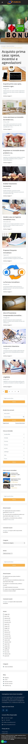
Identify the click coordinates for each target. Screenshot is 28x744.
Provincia (6, 441)
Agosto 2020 (6, 644)
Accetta (4, 741)
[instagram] (6, 710)
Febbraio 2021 (7, 632)
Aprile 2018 (6, 655)
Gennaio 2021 (7, 634)
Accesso (14, 420)
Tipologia (6, 437)
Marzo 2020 (6, 652)
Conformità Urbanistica (11, 346)
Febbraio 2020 (7, 653)
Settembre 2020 (7, 642)
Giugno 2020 (7, 646)
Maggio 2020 (7, 648)
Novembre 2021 (7, 622)
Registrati (6, 677)
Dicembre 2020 (7, 636)
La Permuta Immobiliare (11, 282)
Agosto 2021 (6, 624)
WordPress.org (8, 685)
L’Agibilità (6, 377)
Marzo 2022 (6, 616)
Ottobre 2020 (7, 640)
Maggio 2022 (7, 614)
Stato (5, 455)
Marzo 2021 (6, 630)
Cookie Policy (5, 733)
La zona (5, 448)
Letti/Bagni (6, 451)
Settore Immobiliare (10, 46)
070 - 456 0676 (6, 720)
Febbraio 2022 (7, 618)
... (7, 93)
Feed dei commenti (8, 683)
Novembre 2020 (7, 638)
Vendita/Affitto (7, 434)
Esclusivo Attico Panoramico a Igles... (15, 474)
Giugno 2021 (7, 626)
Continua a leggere (7, 96)
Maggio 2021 (7, 628)
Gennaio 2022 (7, 620)
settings (12, 739)
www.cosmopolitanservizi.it (9, 724)
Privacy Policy (5, 731)
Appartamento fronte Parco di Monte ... (16, 479)
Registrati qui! (6, 423)
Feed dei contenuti (8, 681)
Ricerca (14, 401)
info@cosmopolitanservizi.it (9, 722)
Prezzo (5, 458)
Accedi (6, 679)
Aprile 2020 (6, 650)
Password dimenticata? (20, 423)
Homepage (3, 46)
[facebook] (3, 710)
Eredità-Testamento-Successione (11, 587)
